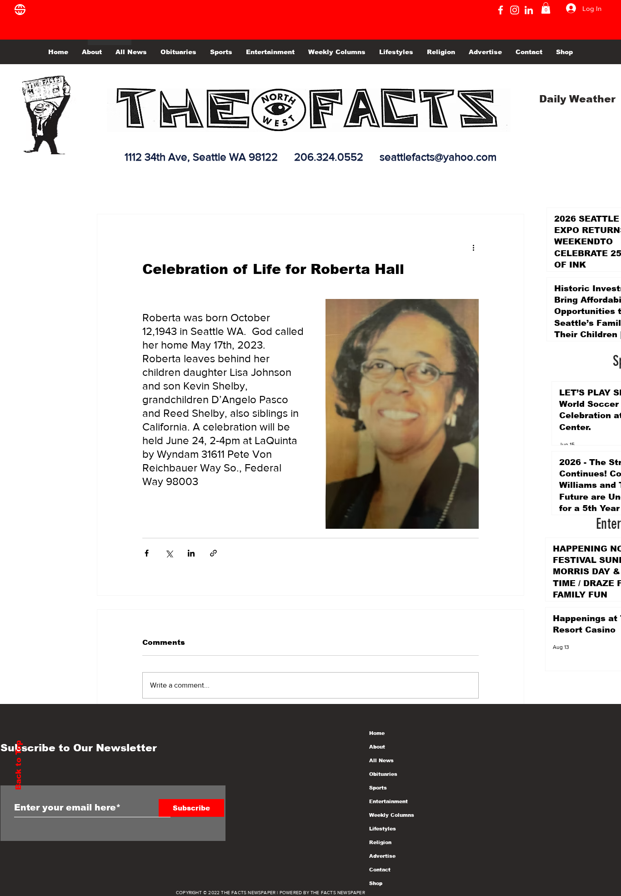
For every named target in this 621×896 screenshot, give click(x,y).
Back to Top (18, 765)
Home (377, 733)
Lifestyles (382, 828)
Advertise (382, 856)
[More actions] (473, 247)
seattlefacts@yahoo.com (438, 157)
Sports (378, 787)
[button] (546, 8)
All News (381, 760)
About (377, 746)
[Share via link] (213, 553)
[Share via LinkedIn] (191, 553)
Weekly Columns (391, 815)
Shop (375, 883)
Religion (380, 842)
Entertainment (388, 801)
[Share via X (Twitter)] (169, 553)
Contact (380, 869)
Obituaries (383, 774)
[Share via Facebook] (146, 553)
